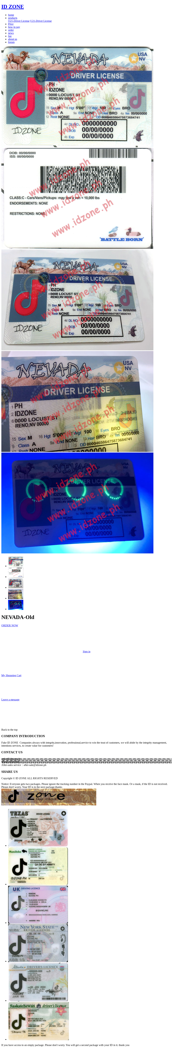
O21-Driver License (19, 21)
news (11, 33)
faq (9, 36)
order (11, 30)
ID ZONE (12, 7)
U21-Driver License (41, 21)
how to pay (14, 27)
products (12, 17)
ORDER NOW (9, 625)
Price (11, 24)
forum (11, 42)
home (11, 14)
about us (12, 39)
